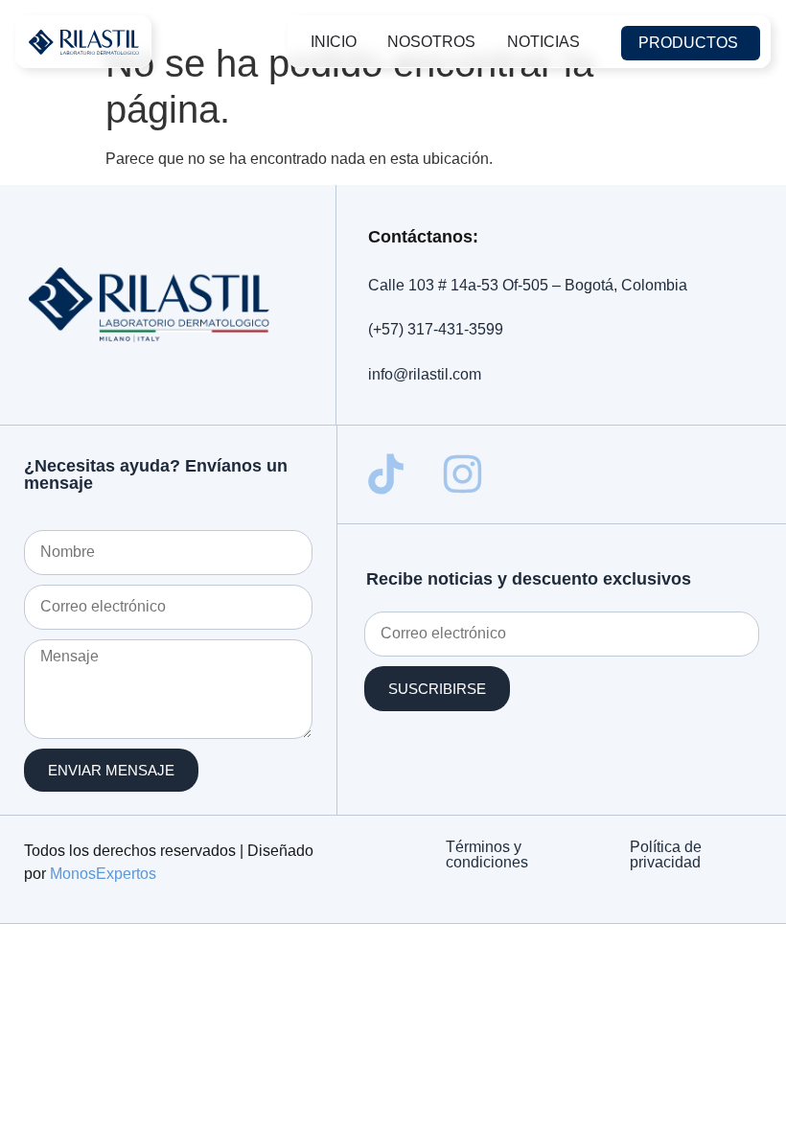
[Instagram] (462, 474)
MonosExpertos (103, 874)
